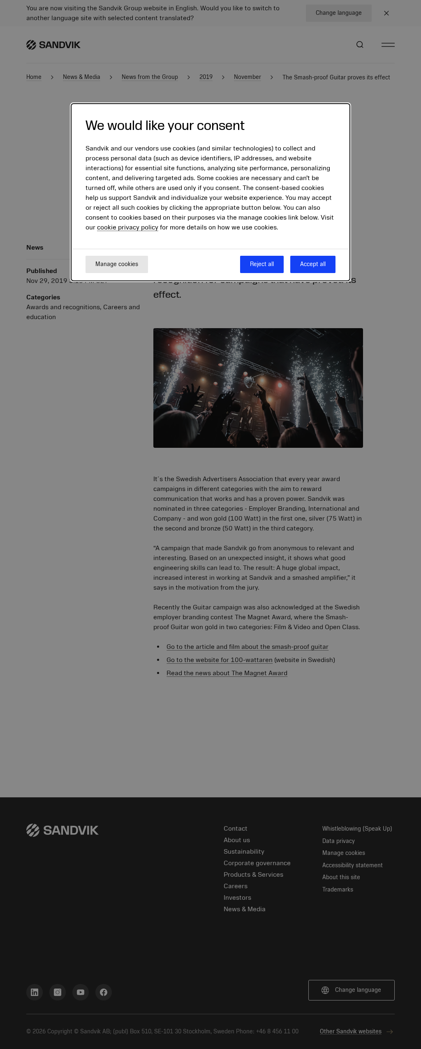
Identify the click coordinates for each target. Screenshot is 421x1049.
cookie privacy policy (127, 227)
